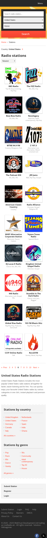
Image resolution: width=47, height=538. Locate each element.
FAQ (27, 509)
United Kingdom (11, 417)
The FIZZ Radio (33, 86)
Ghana (24, 431)
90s (23, 453)
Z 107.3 (33, 145)
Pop (7, 453)
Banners (20, 513)
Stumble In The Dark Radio (33, 294)
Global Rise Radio (13, 323)
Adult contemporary (27, 460)
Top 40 (24, 465)
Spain (24, 424)
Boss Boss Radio (13, 116)
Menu (40, 3)
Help (34, 509)
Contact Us (17, 516)
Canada (8, 427)
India (23, 427)
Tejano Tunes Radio (33, 235)
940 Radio (13, 293)
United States (10, 421)
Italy (7, 431)
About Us (5, 516)
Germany (9, 424)
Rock (7, 456)
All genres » (8, 473)
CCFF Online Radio (13, 352)
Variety (8, 466)
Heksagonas (6, 527)
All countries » (9, 436)
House (24, 468)
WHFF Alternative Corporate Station (13, 235)
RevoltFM (33, 352)
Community (26, 456)
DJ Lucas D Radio (13, 264)
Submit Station (10, 486)
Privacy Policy (7, 513)
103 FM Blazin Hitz (33, 323)
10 (30, 367)
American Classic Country (14, 205)
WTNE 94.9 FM (13, 145)
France (24, 421)
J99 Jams (33, 175)
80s (6, 459)
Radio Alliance (33, 204)
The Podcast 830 (13, 175)
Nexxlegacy (33, 116)
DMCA (29, 513)
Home (3, 42)
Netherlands (26, 417)
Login (6, 496)
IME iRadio (13, 86)
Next (35, 367)
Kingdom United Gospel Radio (33, 265)
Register (7, 491)
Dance (8, 463)
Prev (5, 367)
